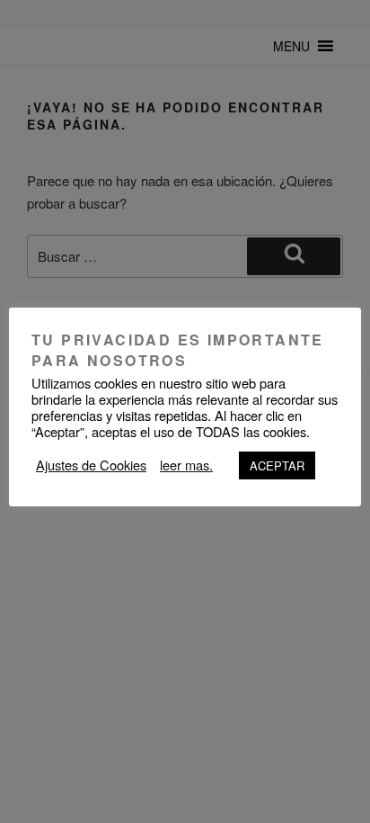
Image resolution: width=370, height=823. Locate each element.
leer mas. (186, 465)
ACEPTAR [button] (277, 465)
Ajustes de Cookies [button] (91, 465)
